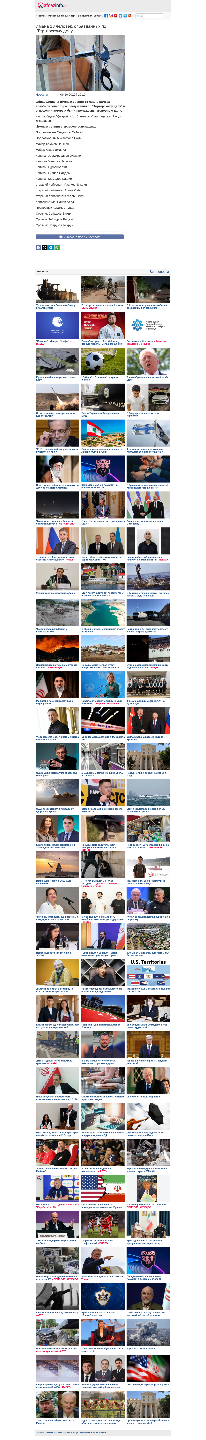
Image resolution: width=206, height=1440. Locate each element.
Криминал (62, 16)
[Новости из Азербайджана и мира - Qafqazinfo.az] (52, 6)
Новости (40, 16)
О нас (95, 1433)
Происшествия (84, 16)
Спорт (72, 16)
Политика (51, 16)
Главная (40, 1433)
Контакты (98, 16)
